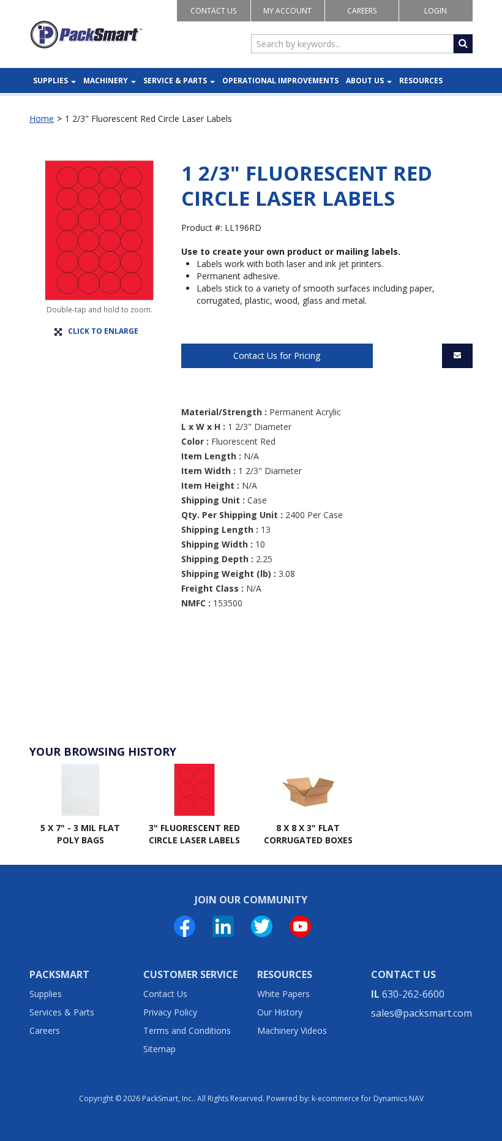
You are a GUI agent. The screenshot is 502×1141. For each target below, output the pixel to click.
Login (435, 11)
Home (41, 118)
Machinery (105, 80)
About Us (365, 80)
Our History (279, 1012)
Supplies (50, 80)
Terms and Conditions (187, 1030)
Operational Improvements (280, 80)
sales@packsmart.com (421, 1013)
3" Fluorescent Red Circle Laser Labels (194, 834)
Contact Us (213, 11)
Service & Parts (175, 80)
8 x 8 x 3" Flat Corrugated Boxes (308, 834)
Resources (421, 80)
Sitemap (159, 1049)
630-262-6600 (413, 994)
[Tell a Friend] (457, 356)
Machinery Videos (292, 1030)
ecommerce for (371, 1098)
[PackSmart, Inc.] (86, 34)
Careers (361, 11)
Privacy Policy (170, 1012)
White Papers (283, 994)
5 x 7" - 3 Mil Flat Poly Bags (80, 834)
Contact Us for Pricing (276, 355)
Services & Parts (61, 1012)
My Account (287, 11)
